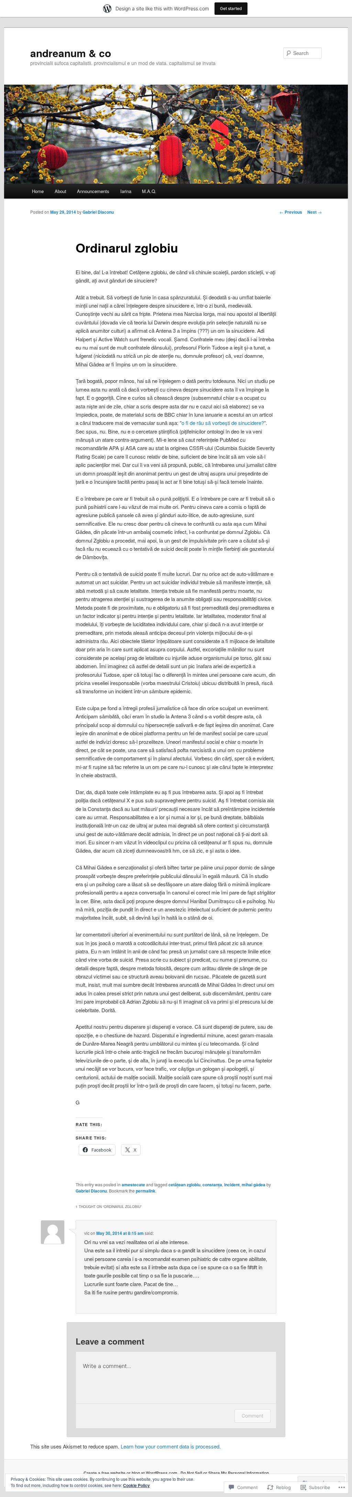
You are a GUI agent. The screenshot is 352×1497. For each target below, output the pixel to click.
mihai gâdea (253, 1184)
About (60, 191)
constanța (212, 1184)
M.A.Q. (149, 191)
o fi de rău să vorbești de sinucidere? (223, 422)
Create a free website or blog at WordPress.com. (131, 1473)
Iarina (125, 191)
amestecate (133, 1184)
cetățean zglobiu (184, 1184)
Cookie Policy (136, 1485)
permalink (145, 1191)
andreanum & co (70, 52)
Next (314, 212)
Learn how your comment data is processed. (171, 1446)
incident (232, 1184)
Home (38, 191)
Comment (252, 1416)
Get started (231, 8)
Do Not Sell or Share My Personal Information (224, 1473)
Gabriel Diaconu (98, 212)
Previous (290, 212)
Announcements (93, 191)
